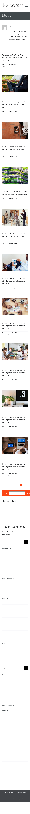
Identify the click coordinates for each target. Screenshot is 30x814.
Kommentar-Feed (9, 656)
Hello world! (6, 50)
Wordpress (7, 637)
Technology (5, 334)
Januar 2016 (7, 592)
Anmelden (7, 647)
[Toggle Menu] (26, 6)
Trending (9, 381)
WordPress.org (8, 660)
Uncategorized (9, 66)
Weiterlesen (5, 68)
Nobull (6, 64)
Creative (20, 111)
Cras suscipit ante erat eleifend (13, 187)
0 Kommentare (17, 66)
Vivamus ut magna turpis (11, 229)
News (24, 198)
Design (4, 158)
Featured (4, 113)
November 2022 (9, 587)
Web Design (5, 245)
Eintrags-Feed (8, 652)
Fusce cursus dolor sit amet (12, 274)
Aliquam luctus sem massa (11, 319)
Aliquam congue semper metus (13, 142)
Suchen (7, 493)
